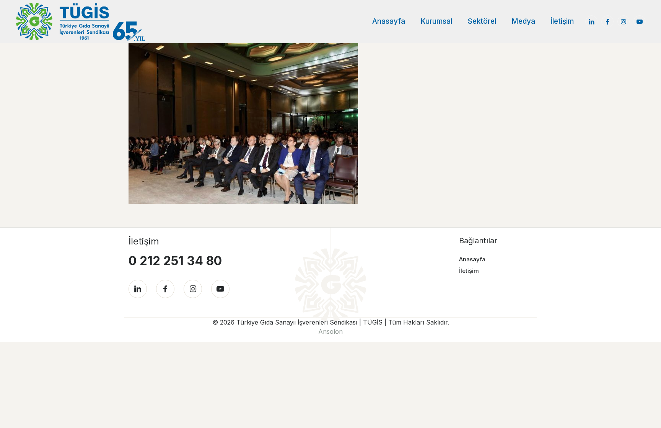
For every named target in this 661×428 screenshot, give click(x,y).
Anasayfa (472, 259)
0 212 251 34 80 (175, 260)
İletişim (469, 270)
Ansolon (330, 331)
